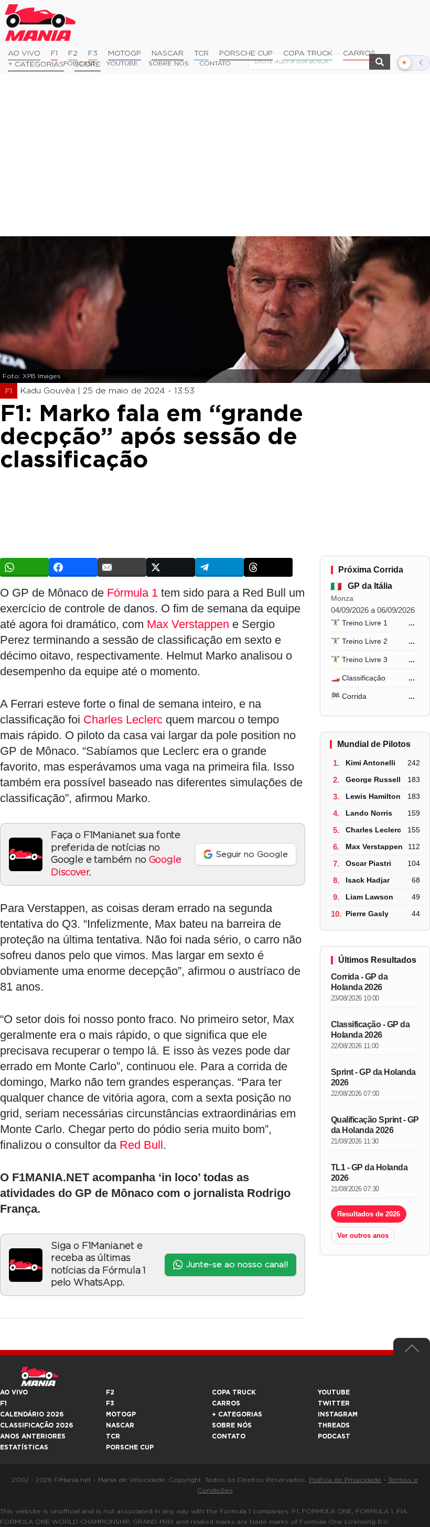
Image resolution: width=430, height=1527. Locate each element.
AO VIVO (14, 1392)
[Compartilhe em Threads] (268, 567)
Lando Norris (369, 813)
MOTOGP (121, 1414)
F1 (54, 53)
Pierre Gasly (367, 913)
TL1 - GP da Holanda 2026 (369, 1172)
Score (87, 64)
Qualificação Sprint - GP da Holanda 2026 (375, 1125)
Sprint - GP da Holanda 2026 (373, 1077)
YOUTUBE (334, 1392)
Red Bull (141, 1144)
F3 (93, 53)
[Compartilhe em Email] (122, 567)
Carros (359, 53)
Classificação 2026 (36, 1425)
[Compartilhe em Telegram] (219, 567)
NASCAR (168, 53)
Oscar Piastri (368, 863)
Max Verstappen (188, 624)
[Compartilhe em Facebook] (73, 567)
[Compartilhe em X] (170, 567)
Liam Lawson (369, 897)
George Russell (373, 779)
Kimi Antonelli (370, 763)
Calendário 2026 (31, 1414)
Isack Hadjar (368, 880)
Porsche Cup (246, 53)
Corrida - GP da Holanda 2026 (359, 982)
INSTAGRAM (338, 1414)
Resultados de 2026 (368, 1214)
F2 (73, 53)
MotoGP (124, 53)
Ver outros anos (363, 1235)
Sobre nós (232, 1425)
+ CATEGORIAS (36, 64)
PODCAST (334, 1436)
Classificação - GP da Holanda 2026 (370, 1029)
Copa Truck (307, 53)
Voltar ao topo (411, 1351)
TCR (201, 53)
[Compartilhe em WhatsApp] (24, 567)
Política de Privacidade (345, 1480)
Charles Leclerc (123, 719)
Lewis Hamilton (373, 796)
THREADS (334, 1425)
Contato (228, 1436)
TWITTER (334, 1403)
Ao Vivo (24, 53)
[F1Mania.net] (40, 22)
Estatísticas (24, 1447)
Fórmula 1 (132, 592)
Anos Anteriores (33, 1436)
